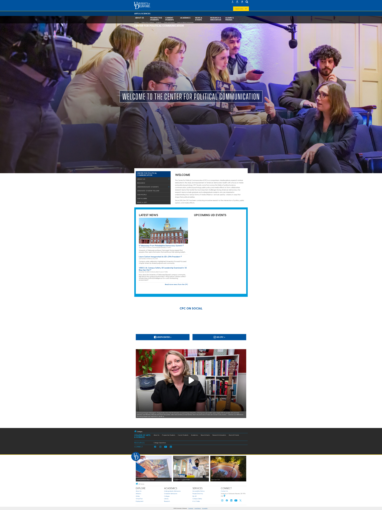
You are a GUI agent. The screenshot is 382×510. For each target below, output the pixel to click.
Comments (190, 508)
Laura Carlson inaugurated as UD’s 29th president (159, 256)
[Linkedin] (231, 501)
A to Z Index (196, 501)
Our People (142, 194)
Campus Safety (197, 498)
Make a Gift (142, 202)
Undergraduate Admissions (172, 491)
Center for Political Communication (185, 22)
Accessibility (205, 508)
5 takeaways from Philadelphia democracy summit (160, 245)
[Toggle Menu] (169, 179)
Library (166, 498)
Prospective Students (156, 19)
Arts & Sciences (142, 13)
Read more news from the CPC (176, 284)
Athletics (138, 493)
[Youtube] (235, 501)
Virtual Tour (139, 498)
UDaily (138, 496)
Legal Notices (197, 508)
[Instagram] (222, 501)
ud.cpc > (220, 337)
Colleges (167, 496)
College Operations (160, 443)
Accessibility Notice (198, 491)
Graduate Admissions (170, 493)
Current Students (169, 19)
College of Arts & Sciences (147, 22)
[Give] (242, 2)
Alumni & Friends (229, 19)
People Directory (197, 493)
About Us (139, 18)
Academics (185, 18)
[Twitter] (240, 501)
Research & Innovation (215, 19)
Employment (139, 501)
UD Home (136, 22)
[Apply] (237, 2)
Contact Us (224, 491)
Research (141, 183)
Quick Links (239, 9)
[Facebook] (226, 501)
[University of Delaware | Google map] (224, 496)
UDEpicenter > (163, 337)
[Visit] (232, 2)
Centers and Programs (169, 22)
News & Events (198, 19)
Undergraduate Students (148, 187)
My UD (194, 496)
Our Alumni (142, 198)
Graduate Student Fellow (148, 191)
